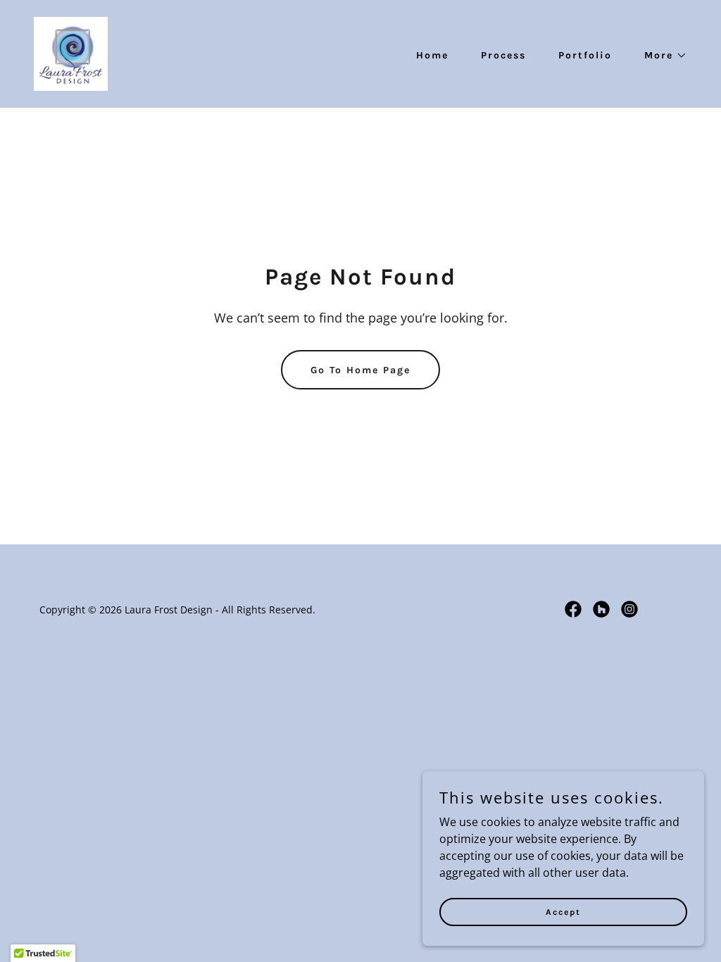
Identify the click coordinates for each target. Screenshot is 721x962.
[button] (660, 55)
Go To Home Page (360, 370)
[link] (71, 53)
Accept (563, 911)
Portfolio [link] (585, 55)
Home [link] (432, 55)
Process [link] (503, 55)
